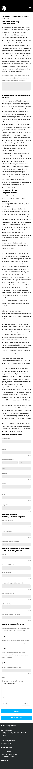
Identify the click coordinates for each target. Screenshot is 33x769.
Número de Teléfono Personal (10, 541)
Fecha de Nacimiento (7, 459)
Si (4, 633)
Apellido (4, 449)
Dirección (4, 473)
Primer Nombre (6, 438)
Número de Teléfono (7, 565)
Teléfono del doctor (7, 604)
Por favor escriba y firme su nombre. (11, 667)
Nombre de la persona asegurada (11, 614)
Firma (3, 678)
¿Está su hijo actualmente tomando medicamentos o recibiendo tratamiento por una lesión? (16, 629)
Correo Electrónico (7, 531)
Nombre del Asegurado (8, 593)
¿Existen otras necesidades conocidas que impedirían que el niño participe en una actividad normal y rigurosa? (15, 655)
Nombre (4, 554)
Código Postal (5, 505)
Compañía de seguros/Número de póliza (13, 583)
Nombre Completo (7, 520)
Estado (3, 494)
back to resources (16, 717)
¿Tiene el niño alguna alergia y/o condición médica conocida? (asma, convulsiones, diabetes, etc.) (15, 641)
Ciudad (4, 484)
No (4, 636)
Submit (16, 711)
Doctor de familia (6, 572)
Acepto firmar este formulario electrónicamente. (13, 682)
